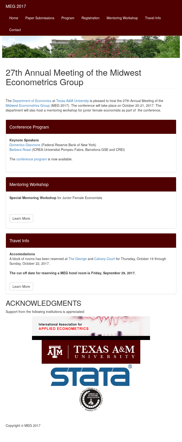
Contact (15, 29)
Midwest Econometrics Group (28, 105)
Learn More (21, 218)
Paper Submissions (39, 17)
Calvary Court (104, 258)
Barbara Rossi (20, 149)
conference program (31, 159)
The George (77, 258)
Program (67, 17)
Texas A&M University (72, 100)
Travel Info (153, 17)
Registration (91, 17)
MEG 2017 (16, 6)
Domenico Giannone (24, 144)
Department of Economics (32, 100)
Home (13, 17)
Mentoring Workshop (122, 17)
